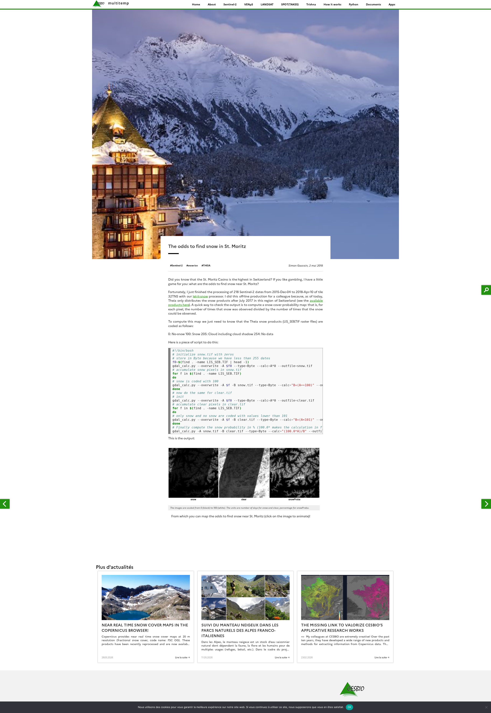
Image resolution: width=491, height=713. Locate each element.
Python (353, 4)
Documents (373, 4)
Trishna (311, 4)
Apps (392, 4)
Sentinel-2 (229, 4)
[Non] (486, 707)
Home (196, 4)
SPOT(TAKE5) (290, 4)
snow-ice (193, 265)
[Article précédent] (5, 504)
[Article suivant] (486, 504)
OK (349, 707)
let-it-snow (200, 296)
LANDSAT (267, 4)
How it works (332, 4)
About (212, 4)
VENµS (248, 4)
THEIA (206, 265)
